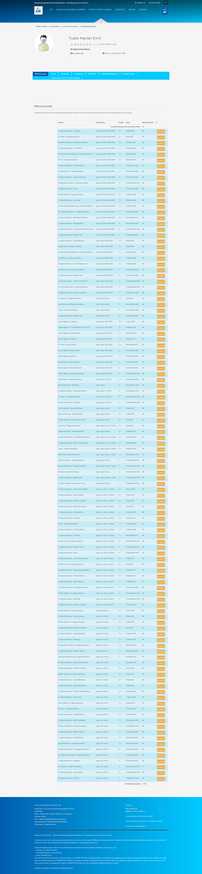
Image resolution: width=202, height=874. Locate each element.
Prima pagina (41, 26)
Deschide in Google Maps (135, 826)
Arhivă (132, 10)
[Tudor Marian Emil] (43, 43)
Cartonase (65, 74)
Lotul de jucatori (70, 26)
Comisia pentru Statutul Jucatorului (65, 78)
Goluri (53, 74)
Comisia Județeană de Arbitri (70, 10)
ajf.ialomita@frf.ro (138, 811)
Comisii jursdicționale (100, 10)
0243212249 (133, 809)
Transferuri (78, 74)
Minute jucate (40, 74)
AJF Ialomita (55, 26)
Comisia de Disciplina (109, 74)
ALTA (164, 11)
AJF (51, 10)
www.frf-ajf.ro (40, 835)
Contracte (92, 74)
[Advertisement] (151, 48)
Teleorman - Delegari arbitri (45, 824)
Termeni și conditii (41, 868)
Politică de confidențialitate (61, 868)
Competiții (120, 10)
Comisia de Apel (129, 74)
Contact (143, 10)
